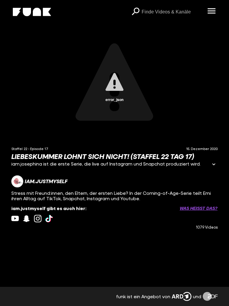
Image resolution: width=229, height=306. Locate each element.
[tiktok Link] (49, 218)
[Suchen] (136, 12)
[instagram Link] (37, 218)
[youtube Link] (15, 218)
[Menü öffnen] (212, 11)
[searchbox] (172, 12)
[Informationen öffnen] (214, 165)
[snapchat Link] (26, 218)
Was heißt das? (199, 208)
